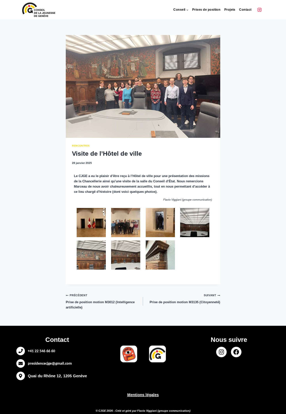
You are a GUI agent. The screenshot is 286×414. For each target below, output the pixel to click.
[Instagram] (259, 9)
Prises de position (206, 9)
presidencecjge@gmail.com (50, 364)
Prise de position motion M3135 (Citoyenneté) (185, 299)
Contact (245, 9)
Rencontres (81, 145)
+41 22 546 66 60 (41, 351)
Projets (229, 9)
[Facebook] (236, 352)
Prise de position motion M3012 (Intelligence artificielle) (100, 301)
